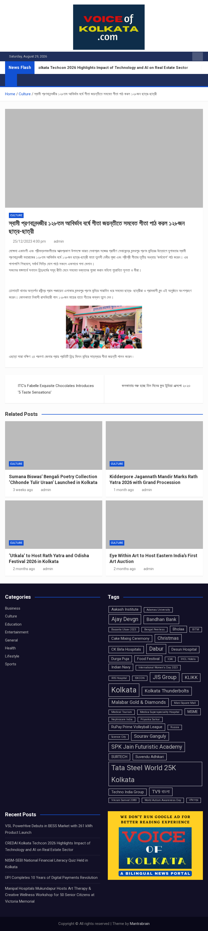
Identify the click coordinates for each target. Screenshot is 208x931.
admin (59, 241)
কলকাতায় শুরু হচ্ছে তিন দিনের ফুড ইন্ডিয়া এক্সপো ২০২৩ (156, 385)
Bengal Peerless (154, 629)
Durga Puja (120, 658)
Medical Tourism (121, 712)
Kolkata (123, 690)
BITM (195, 629)
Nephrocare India (121, 719)
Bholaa (178, 629)
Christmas (168, 638)
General (11, 640)
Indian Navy (120, 667)
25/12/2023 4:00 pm (29, 241)
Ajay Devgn (124, 619)
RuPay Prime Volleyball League (136, 727)
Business (12, 608)
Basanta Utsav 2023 (123, 629)
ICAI (170, 659)
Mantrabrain (140, 923)
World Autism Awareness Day (163, 800)
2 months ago (24, 569)
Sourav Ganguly (150, 736)
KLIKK (191, 677)
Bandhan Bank (161, 619)
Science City (118, 737)
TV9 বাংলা (161, 791)
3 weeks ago (23, 490)
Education (13, 624)
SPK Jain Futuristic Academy (146, 747)
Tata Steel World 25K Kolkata (143, 774)
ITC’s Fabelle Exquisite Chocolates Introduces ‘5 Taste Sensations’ (56, 389)
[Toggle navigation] (23, 80)
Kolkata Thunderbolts (167, 691)
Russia (174, 727)
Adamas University (158, 609)
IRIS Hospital (119, 678)
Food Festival (148, 658)
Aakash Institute (124, 609)
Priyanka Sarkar (150, 719)
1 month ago (124, 490)
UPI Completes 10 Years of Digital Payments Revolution (51, 877)
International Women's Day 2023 (158, 667)
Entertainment (16, 632)
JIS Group (165, 677)
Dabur (156, 649)
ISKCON (140, 678)
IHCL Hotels (188, 659)
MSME (192, 711)
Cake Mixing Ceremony (130, 638)
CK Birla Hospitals (126, 649)
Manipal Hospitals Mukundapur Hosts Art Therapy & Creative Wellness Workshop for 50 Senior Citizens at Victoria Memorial (49, 895)
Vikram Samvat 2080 (123, 800)
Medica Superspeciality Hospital (159, 712)
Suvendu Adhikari (149, 756)
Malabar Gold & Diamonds (138, 702)
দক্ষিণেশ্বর (193, 800)
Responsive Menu (197, 56)
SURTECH (119, 756)
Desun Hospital (184, 649)
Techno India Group (127, 792)
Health (10, 648)
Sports (10, 664)
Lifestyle (12, 656)
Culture (16, 215)
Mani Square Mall (185, 703)
